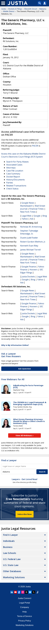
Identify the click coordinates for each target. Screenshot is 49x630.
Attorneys (11, 167)
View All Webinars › (25, 435)
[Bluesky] (30, 592)
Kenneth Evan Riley (29, 245)
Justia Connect (24, 598)
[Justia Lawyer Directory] (37, 592)
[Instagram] (22, 592)
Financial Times (36, 208)
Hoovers (34, 269)
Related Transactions (16, 185)
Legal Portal (24, 603)
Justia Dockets (28, 276)
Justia (28, 587)
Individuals (9, 540)
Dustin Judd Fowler (29, 237)
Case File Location (14, 170)
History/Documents (15, 179)
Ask (31, 218)
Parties (9, 182)
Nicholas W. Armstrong (31, 226)
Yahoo (25, 218)
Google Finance (28, 266)
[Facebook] (19, 592)
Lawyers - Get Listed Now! (24, 479)
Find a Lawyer (9, 460)
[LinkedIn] (11, 592)
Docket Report (13, 176)
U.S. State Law (10, 565)
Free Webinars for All (12, 379)
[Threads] (26, 592)
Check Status (12, 188)
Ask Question (24, 368)
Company (24, 607)
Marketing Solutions (14, 577)
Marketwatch (26, 205)
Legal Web (26, 215)
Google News (27, 202)
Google (37, 215)
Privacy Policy (24, 621)
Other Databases (12, 571)
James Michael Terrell (30, 249)
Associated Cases (14, 164)
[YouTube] (15, 592)
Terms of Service (24, 616)
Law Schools (9, 553)
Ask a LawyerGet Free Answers (11, 355)
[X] (33, 592)
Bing (44, 215)
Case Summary (13, 173)
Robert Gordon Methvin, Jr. (33, 241)
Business (7, 547)
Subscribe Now (24, 514)
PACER (35, 145)
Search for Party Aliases (17, 161)
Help (24, 612)
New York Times (28, 211)
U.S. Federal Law (11, 559)
